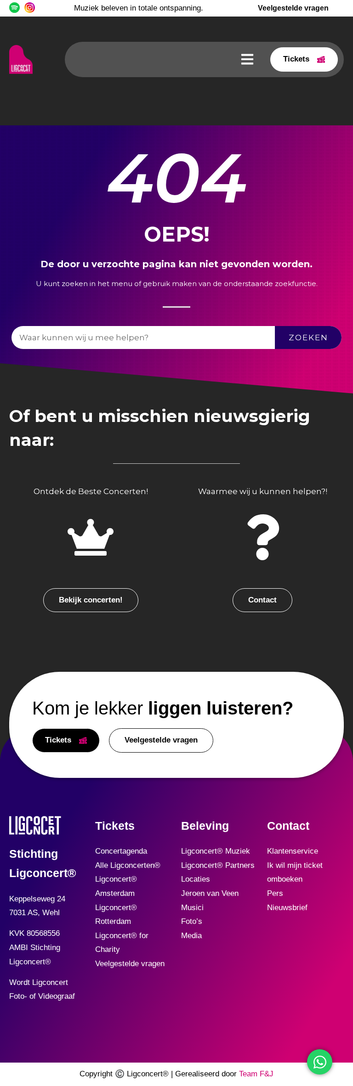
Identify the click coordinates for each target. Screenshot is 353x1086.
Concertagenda (121, 851)
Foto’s (191, 921)
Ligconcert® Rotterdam (116, 914)
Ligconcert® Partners (218, 865)
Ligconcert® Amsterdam (116, 886)
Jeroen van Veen (210, 893)
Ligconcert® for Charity (121, 942)
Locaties (195, 879)
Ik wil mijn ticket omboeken (295, 872)
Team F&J (256, 1073)
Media (191, 935)
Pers (275, 893)
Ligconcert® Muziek (215, 851)
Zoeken (308, 337)
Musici (192, 907)
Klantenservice (292, 851)
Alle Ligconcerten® (127, 865)
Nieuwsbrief (287, 907)
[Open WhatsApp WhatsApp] (319, 1062)
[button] (247, 59)
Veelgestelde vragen (130, 963)
